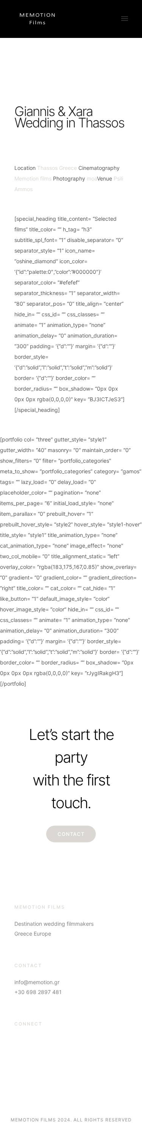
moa (92, 178)
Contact (71, 834)
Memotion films (32, 178)
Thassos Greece (57, 168)
